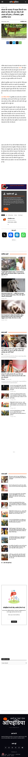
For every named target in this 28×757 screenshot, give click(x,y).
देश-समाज (2, 7)
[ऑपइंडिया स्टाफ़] (4, 221)
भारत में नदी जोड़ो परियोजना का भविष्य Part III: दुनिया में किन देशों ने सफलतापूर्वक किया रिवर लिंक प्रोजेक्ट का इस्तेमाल (18, 413)
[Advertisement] (14, 433)
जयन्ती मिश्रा (3, 379)
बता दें (20, 68)
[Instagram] (9, 747)
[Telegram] (14, 42)
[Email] (17, 42)
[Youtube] (22, 747)
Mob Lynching (10, 215)
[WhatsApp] (20, 42)
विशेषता (2, 354)
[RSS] (12, 747)
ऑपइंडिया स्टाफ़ (23, 21)
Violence (15, 215)
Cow (6, 215)
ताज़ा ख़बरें (4, 474)
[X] (11, 42)
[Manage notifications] (3, 754)
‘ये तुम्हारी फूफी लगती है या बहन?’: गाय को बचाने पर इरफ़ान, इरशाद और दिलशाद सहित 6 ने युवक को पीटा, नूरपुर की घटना (13, 273)
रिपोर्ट (6, 7)
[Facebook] (7, 42)
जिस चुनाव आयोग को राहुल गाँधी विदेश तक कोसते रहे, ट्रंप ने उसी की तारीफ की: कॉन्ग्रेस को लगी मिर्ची (12, 351)
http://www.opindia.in (11, 220)
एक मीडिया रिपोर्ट (5, 97)
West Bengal (20, 215)
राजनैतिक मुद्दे (3, 346)
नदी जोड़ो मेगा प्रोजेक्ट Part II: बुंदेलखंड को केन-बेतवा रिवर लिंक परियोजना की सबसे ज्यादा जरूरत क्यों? (17, 538)
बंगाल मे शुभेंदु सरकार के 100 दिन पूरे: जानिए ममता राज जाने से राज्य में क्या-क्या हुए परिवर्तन (13, 376)
